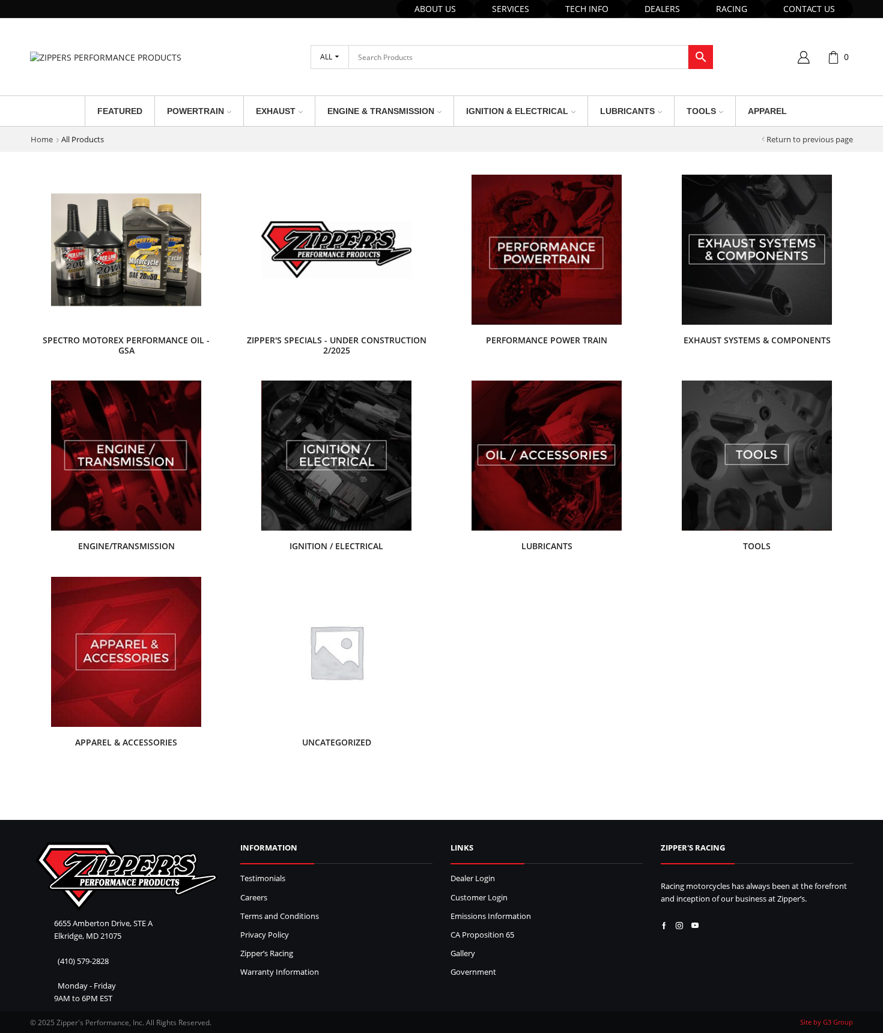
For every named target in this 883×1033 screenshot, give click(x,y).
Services (510, 8)
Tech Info (586, 8)
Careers (253, 898)
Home (42, 139)
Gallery (463, 953)
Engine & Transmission (380, 111)
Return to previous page (809, 139)
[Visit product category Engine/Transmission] (126, 456)
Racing (731, 8)
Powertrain (195, 111)
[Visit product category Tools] (757, 456)
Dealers (662, 8)
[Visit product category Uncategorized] (336, 652)
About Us (435, 8)
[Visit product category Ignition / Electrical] (336, 456)
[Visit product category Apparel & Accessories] (126, 652)
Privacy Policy (264, 935)
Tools (701, 111)
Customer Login (479, 898)
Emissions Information (491, 916)
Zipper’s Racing (266, 953)
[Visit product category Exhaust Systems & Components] (757, 250)
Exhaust (276, 111)
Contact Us (809, 8)
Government (473, 972)
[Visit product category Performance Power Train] (547, 250)
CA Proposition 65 (482, 935)
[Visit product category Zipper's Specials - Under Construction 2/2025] (336, 250)
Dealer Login (473, 878)
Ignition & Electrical (517, 111)
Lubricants (627, 111)
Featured (119, 111)
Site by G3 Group (826, 1021)
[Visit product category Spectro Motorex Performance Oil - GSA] (126, 250)
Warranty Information (279, 972)
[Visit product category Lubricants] (547, 456)
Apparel (767, 111)
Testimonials (262, 878)
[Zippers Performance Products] (126, 876)
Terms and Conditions (279, 916)
